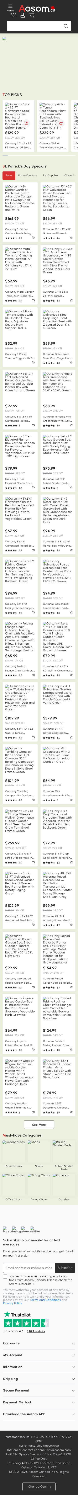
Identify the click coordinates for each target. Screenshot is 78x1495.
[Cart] (31, 15)
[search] (65, 26)
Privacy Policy (12, 1303)
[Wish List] (13, 15)
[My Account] (22, 15)
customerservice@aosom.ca (39, 1445)
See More (39, 1125)
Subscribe (65, 1268)
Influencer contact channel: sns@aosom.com (39, 1450)
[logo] (37, 8)
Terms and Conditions (45, 1300)
